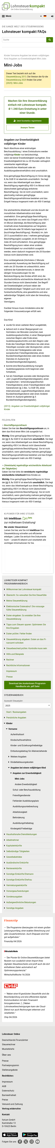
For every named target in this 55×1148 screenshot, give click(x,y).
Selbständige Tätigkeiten (18, 851)
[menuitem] (42, 16)
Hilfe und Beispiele (15, 654)
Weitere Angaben (18, 756)
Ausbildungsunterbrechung (25, 806)
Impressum (11, 671)
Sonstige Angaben (14, 908)
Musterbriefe (8, 1049)
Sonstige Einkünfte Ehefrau (19, 879)
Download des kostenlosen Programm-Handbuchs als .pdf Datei (27, 685)
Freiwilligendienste (21, 795)
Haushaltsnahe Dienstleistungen (21, 834)
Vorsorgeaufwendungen (17, 891)
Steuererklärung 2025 (16, 80)
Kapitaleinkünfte (14, 845)
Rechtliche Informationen (18, 665)
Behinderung (19, 817)
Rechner (10, 659)
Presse (9, 676)
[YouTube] (37, 1141)
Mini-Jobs (41, 58)
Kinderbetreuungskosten (22, 762)
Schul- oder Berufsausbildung (26, 790)
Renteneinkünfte (14, 868)
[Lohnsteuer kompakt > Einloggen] (52, 16)
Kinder (7, 55)
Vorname (15, 55)
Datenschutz (8, 1090)
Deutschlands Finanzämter (15, 1040)
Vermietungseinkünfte (16, 885)
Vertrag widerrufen (11, 1108)
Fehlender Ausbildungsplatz (26, 801)
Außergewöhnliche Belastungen (21, 902)
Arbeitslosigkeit (20, 812)
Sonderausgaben (14, 896)
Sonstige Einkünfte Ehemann (20, 874)
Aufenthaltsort (17, 734)
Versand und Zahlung (12, 1104)
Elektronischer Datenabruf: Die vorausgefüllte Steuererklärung (25, 608)
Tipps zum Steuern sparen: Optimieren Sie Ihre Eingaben (26, 626)
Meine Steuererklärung (16, 600)
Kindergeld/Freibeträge (21, 828)
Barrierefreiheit (9, 1095)
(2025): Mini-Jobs (14, 83)
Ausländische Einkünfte (17, 862)
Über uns (6, 1055)
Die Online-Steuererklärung (22, 9)
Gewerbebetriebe (14, 857)
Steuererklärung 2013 (16, 76)
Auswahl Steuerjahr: (13, 701)
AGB (4, 1086)
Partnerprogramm (10, 1065)
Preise (5, 1099)
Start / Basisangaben (16, 712)
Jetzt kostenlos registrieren (29, 121)
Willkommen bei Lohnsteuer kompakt (23, 589)
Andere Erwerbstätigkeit (26, 784)
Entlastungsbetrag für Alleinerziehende (29, 751)
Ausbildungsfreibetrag (23, 823)
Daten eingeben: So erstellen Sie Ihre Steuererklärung (23, 617)
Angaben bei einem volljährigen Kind (28, 767)
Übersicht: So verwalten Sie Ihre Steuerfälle (26, 595)
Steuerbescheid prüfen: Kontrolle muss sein (26, 648)
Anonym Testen (27, 127)
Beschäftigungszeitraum (15, 425)
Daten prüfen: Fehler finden (19, 633)
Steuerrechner (8, 1044)
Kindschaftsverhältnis (21, 740)
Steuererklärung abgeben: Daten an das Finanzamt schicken (26, 641)
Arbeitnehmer (12, 840)
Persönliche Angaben (16, 717)
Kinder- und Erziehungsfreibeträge (26, 745)
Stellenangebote (9, 1070)
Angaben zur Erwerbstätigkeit (22, 58)
